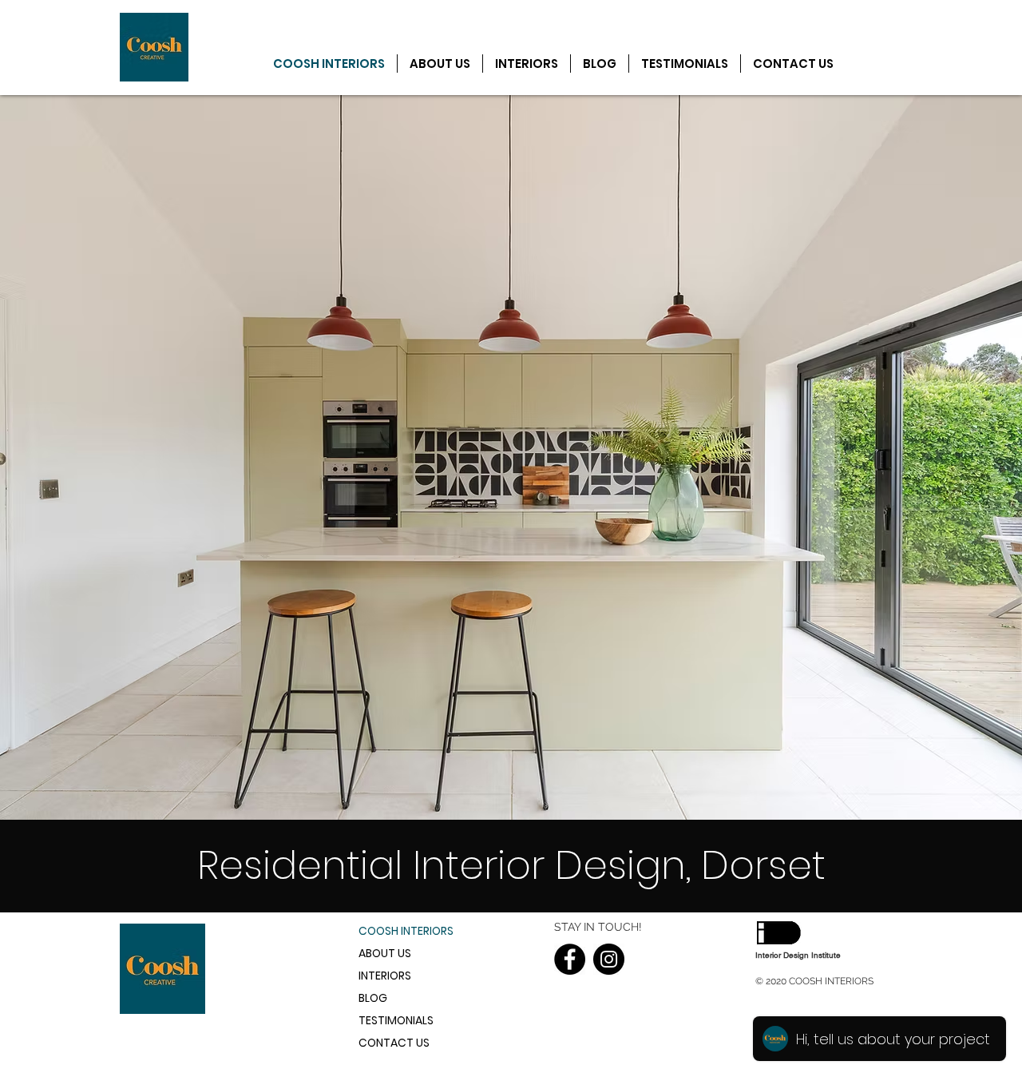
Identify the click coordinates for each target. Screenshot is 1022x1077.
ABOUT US (384, 953)
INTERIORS (384, 976)
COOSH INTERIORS (406, 931)
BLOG (372, 998)
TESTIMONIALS (396, 1020)
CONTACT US (394, 1043)
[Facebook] (569, 959)
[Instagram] (608, 959)
